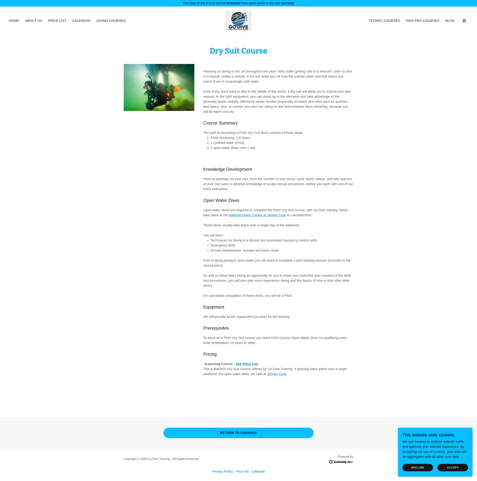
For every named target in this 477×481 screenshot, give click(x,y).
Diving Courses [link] (111, 21)
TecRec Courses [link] (384, 21)
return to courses (238, 432)
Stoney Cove (276, 374)
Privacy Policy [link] (222, 471)
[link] (238, 20)
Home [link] (14, 21)
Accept (453, 467)
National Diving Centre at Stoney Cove (257, 215)
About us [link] (33, 21)
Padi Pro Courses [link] (422, 21)
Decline (417, 467)
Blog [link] (450, 21)
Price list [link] (57, 21)
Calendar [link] (81, 21)
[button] (464, 20)
